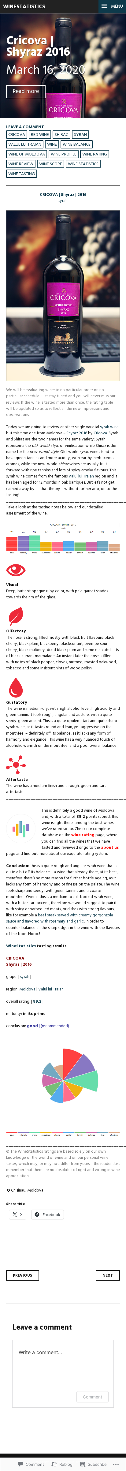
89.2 (37, 1001)
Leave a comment (25, 127)
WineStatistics (24, 6)
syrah (80, 134)
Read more (26, 91)
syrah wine (109, 427)
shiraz (61, 134)
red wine (40, 134)
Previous (22, 1275)
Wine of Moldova (26, 154)
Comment (92, 1396)
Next (107, 1275)
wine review (20, 164)
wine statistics (83, 164)
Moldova (27, 989)
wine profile (63, 154)
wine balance (77, 144)
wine (52, 144)
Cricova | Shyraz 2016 (38, 46)
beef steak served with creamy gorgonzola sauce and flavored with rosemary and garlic (59, 918)
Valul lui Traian (24, 144)
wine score (50, 164)
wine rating (94, 154)
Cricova (16, 134)
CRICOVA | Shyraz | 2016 (63, 195)
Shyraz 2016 (76, 433)
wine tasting (21, 174)
